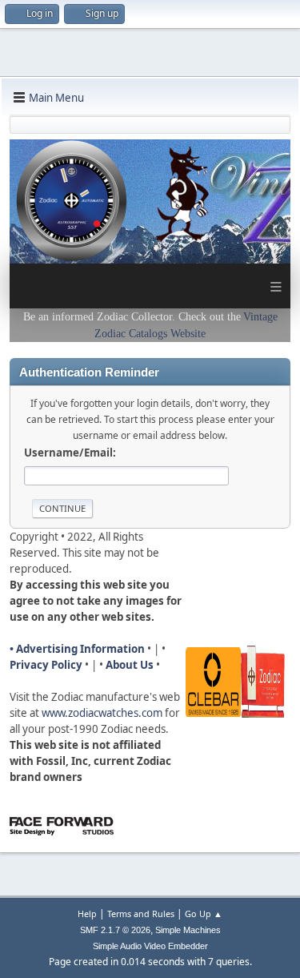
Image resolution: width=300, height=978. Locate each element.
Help (87, 914)
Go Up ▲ (203, 914)
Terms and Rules (140, 914)
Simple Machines (188, 930)
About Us (130, 665)
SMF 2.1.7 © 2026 (115, 930)
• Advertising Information (77, 649)
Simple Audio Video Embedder (150, 946)
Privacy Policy (46, 665)
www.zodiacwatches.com (102, 713)
